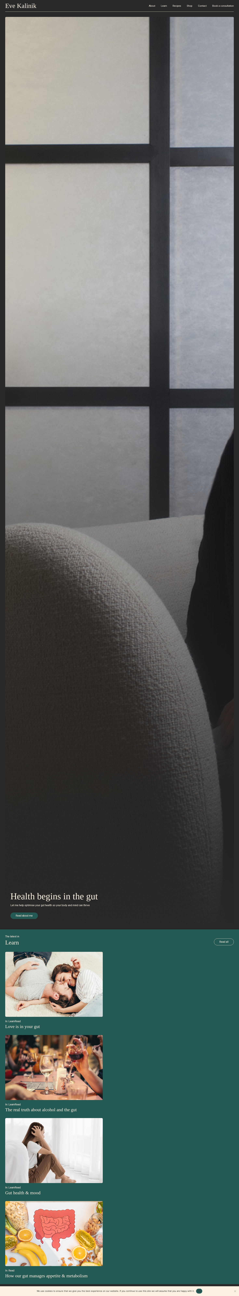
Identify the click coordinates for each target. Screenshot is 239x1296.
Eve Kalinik (20, 5)
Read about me (24, 915)
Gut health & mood (22, 1192)
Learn (164, 5)
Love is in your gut (22, 1026)
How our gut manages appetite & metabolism (46, 1275)
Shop (189, 5)
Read (18, 1021)
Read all (223, 941)
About (152, 5)
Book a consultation (223, 5)
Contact (202, 5)
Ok (199, 1291)
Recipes (177, 5)
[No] (235, 1291)
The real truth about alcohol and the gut (41, 1109)
